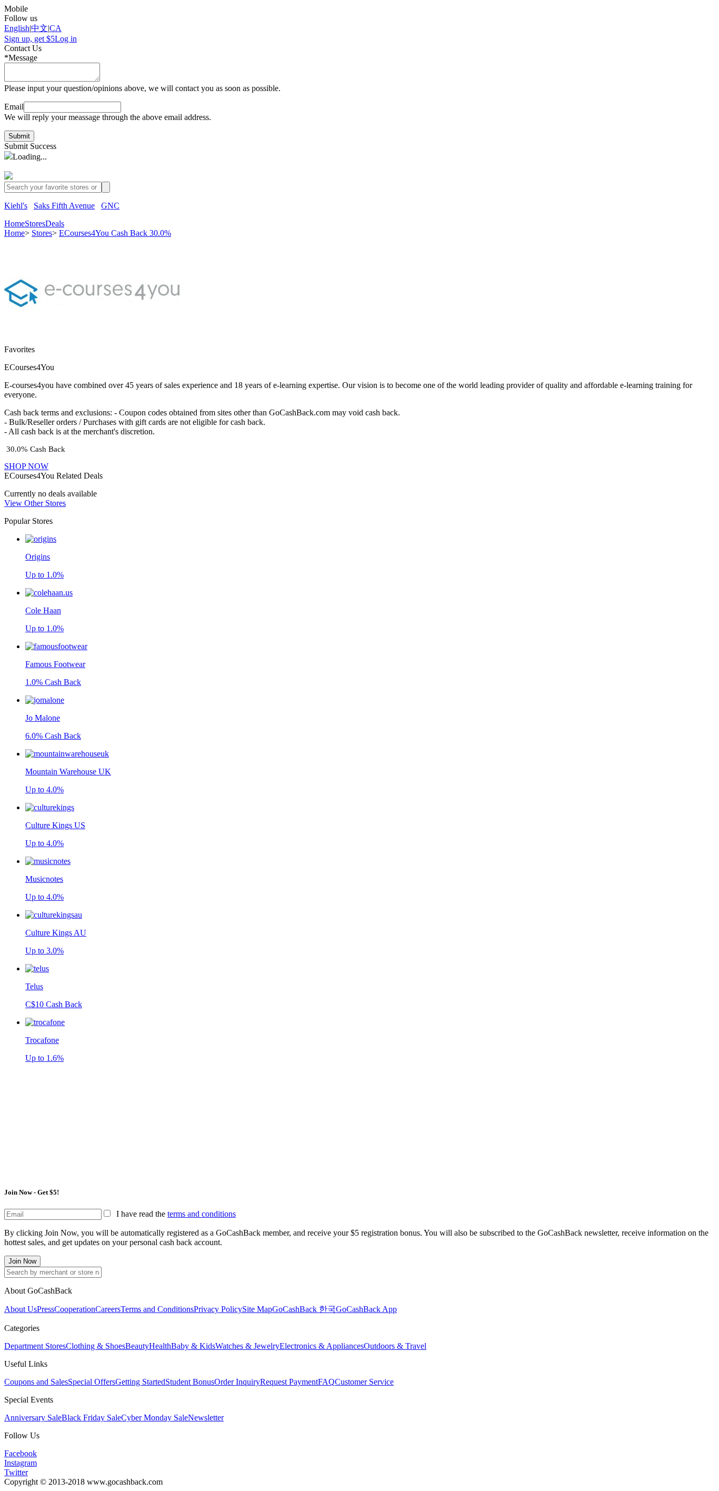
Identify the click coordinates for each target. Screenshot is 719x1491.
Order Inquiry (237, 1381)
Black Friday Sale (91, 1417)
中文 (39, 28)
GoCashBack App (366, 1309)
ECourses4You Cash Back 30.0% (115, 232)
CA (55, 28)
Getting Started (140, 1381)
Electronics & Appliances (321, 1345)
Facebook (20, 1453)
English (16, 28)
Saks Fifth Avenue (64, 205)
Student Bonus (189, 1381)
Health (160, 1345)
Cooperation (74, 1309)
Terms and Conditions (157, 1309)
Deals (54, 223)
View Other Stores (35, 503)
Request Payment (289, 1381)
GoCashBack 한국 (304, 1309)
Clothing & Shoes (95, 1345)
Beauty (137, 1345)
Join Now (22, 1261)
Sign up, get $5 (29, 38)
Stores (35, 223)
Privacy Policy (218, 1309)
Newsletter (206, 1417)
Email (14, 106)
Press (45, 1309)
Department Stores (35, 1345)
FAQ (326, 1381)
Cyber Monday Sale (154, 1417)
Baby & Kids (193, 1345)
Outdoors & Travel (395, 1345)
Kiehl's (15, 205)
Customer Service (364, 1381)
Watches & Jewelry (247, 1345)
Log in (66, 38)
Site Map (257, 1309)
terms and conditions (201, 1213)
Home (14, 223)
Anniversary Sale (33, 1417)
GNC (110, 205)
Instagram (20, 1462)
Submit (19, 136)
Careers (108, 1309)
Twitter (16, 1472)
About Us (20, 1309)
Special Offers (91, 1381)
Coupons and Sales (36, 1381)
